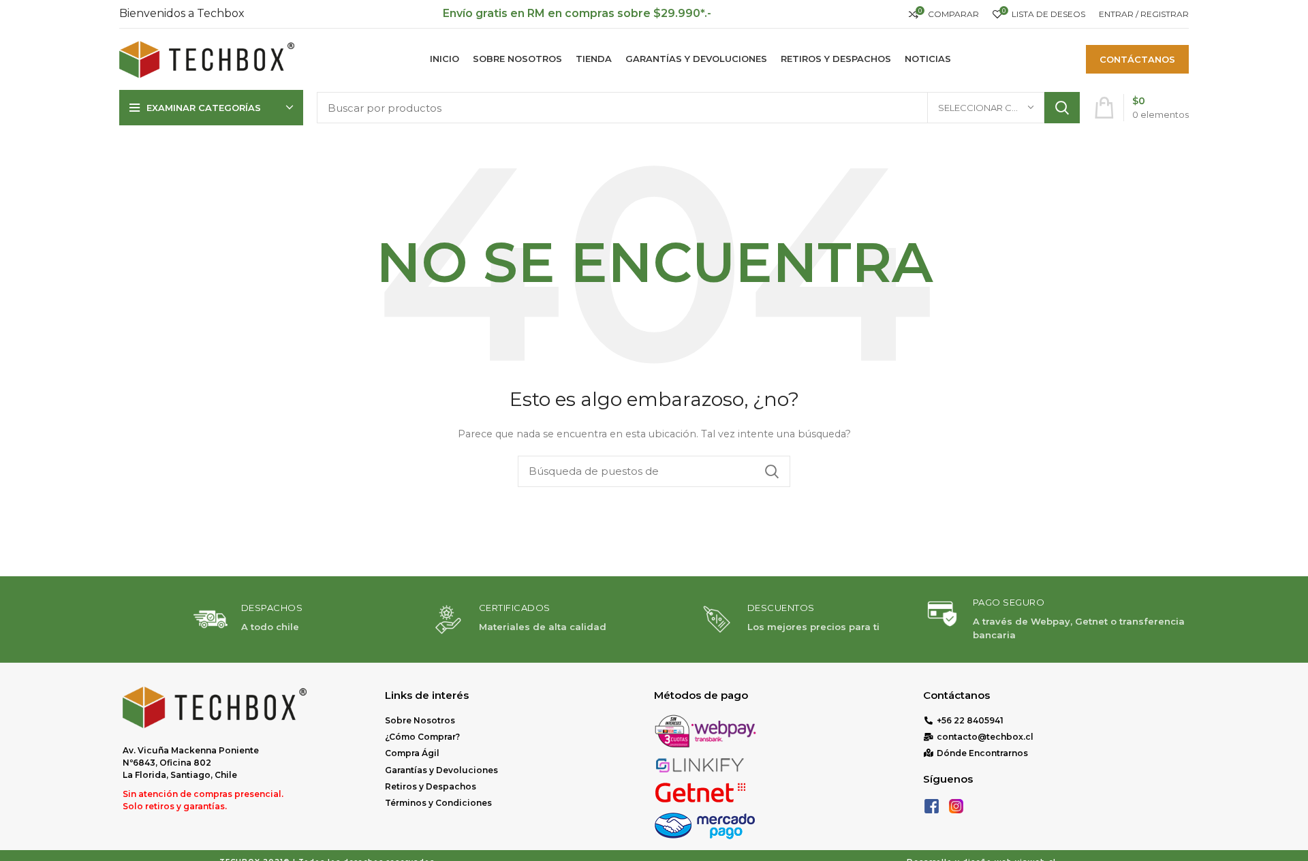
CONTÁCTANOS (1137, 59)
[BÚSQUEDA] (1062, 107)
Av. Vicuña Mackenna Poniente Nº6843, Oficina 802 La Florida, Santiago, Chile (191, 762)
